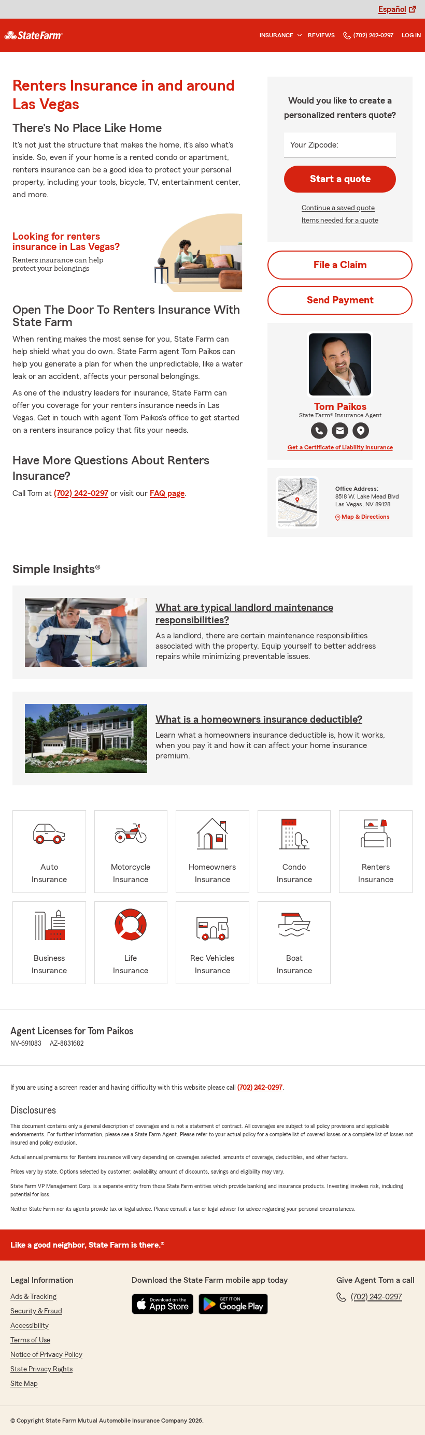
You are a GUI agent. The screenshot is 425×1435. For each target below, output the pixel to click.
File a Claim (340, 265)
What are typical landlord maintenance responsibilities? (244, 614)
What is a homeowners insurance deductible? (258, 719)
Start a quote (340, 179)
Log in (411, 35)
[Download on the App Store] (163, 1304)
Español (392, 9)
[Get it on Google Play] (233, 1304)
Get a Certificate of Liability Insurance (340, 447)
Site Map (24, 1383)
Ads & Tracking (33, 1296)
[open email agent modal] (340, 432)
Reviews (321, 35)
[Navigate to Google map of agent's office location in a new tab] (360, 430)
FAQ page (167, 493)
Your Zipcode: (314, 145)
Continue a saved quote (338, 208)
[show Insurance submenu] (297, 35)
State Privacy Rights (41, 1369)
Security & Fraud (36, 1311)
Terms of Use (30, 1340)
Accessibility (29, 1325)
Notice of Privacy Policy (46, 1354)
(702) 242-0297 (373, 35)
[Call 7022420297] (319, 430)
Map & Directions (366, 517)
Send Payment (340, 300)
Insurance (276, 35)
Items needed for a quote (340, 220)
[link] (33, 35)
